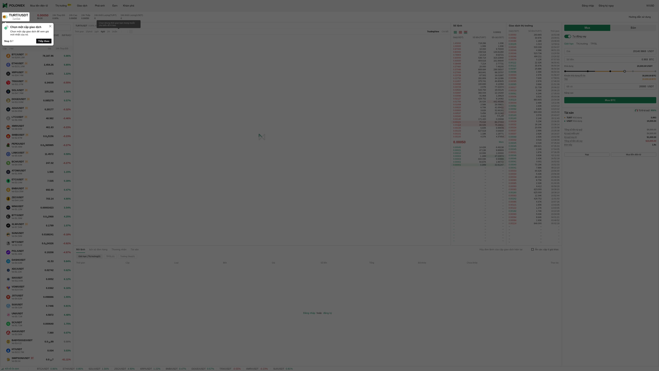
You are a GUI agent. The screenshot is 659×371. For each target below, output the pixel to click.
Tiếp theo (43, 41)
